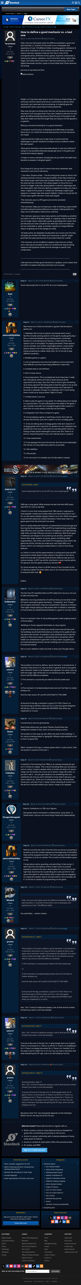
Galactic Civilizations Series (30, 27)
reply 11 (39, 1026)
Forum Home (10, 13)
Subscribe (55, 1271)
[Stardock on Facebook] (55, 1218)
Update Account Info (71, 1252)
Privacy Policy (28, 1281)
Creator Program (49, 1255)
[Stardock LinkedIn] (64, 1221)
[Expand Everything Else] (42, 1207)
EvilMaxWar (10, 601)
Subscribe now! (21, 1223)
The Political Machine (28, 1252)
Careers (46, 1246)
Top (76, 281)
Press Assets (48, 1252)
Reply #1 (24, 281)
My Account (68, 1241)
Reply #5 (24, 657)
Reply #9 (26, 845)
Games (24, 1234)
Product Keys (69, 1246)
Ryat (10, 294)
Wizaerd (10, 900)
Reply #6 (24, 718)
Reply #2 (26, 322)
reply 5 (38, 937)
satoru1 (10, 669)
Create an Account (70, 1243)
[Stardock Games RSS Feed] (68, 1221)
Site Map (54, 1281)
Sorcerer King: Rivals (28, 1261)
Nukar (10, 731)
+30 (10, 955)
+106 (10, 503)
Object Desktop (6, 1238)
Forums (46, 1261)
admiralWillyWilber (11, 335)
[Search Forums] (79, 3)
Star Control (25, 1249)
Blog (45, 1241)
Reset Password (69, 1249)
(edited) (65, 476)
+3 (10, 745)
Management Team (50, 1243)
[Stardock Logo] (12, 2)
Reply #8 (26, 804)
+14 (10, 914)
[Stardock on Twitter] (51, 1218)
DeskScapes (5, 1249)
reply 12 (39, 1073)
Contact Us (47, 1258)
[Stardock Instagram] (66, 1218)
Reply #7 (24, 760)
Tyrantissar (10, 43)
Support (68, 1234)
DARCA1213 (10, 489)
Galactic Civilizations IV (29, 1243)
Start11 (4, 1243)
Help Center (68, 1238)
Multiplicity (5, 1252)
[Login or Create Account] (73, 3)
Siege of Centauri (27, 1258)
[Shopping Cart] (76, 3)
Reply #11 (24, 928)
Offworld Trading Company (30, 1255)
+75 (10, 683)
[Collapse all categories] (77, 1163)
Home (5, 27)
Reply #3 (24, 476)
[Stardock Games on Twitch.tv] (62, 1218)
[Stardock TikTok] (60, 1221)
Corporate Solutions (8, 1241)
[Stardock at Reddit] (53, 1221)
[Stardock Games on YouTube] (58, 1218)
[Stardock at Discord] (56, 1221)
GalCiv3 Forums (49, 39)
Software (6, 1234)
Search (19, 13)
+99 (11, 349)
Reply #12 (24, 1018)
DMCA (48, 1281)
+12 (10, 57)
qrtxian (10, 941)
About (46, 1238)
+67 (11, 831)
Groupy (4, 1255)
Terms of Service (39, 1281)
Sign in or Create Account (34, 1150)
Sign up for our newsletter (13, 1271)
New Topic (71, 9)
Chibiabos (10, 773)
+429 (10, 305)
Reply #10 (24, 887)
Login (25, 13)
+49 (10, 615)
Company (48, 1234)
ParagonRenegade (11, 817)
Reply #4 (24, 589)
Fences (4, 1246)
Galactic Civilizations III (47, 27)
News (46, 1249)
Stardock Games (14, 27)
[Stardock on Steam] (70, 1218)
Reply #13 (24, 1065)
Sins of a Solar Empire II (29, 1246)
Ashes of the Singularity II (30, 1238)
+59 (10, 786)
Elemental (25, 1241)
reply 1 (36, 484)
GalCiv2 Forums (57, 1065)
